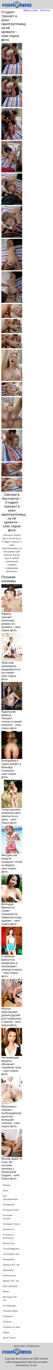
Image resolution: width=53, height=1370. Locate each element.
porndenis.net (26, 1358)
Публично (8, 1316)
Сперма (7, 1321)
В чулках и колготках (8, 1236)
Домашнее (8, 1259)
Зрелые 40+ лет (11, 1264)
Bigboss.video (31, 10)
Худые (6, 1332)
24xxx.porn (19, 1346)
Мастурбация (10, 1286)
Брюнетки (8, 1229)
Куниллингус (9, 1275)
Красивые (8, 1270)
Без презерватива (10, 1197)
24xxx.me (45, 10)
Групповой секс (11, 1254)
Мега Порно (9, 1337)
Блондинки (9, 1204)
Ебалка (6, 1185)
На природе (9, 1305)
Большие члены (11, 1223)
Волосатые (9, 1243)
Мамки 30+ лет (11, 1280)
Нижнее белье (10, 1311)
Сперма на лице (11, 1327)
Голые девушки (11, 1248)
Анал (5, 1190)
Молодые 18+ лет (10, 1298)
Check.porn (33, 1346)
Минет (6, 1291)
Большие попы (11, 1209)
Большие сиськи (8, 1217)
